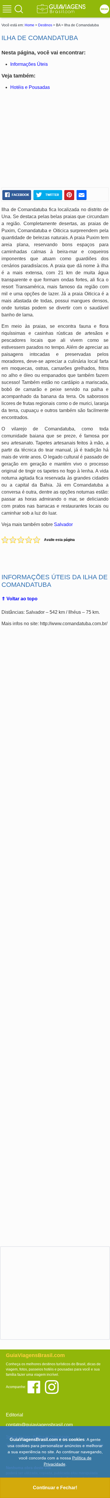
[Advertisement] (55, 139)
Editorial (14, 1414)
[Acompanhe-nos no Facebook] (36, 1386)
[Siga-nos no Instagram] (53, 1386)
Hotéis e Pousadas (30, 87)
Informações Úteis (29, 64)
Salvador (63, 524)
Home (29, 25)
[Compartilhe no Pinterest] (69, 195)
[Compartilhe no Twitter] (48, 195)
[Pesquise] (18, 9)
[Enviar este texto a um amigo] (81, 195)
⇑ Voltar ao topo (19, 598)
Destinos (45, 25)
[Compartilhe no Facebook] (17, 195)
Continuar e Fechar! (55, 1487)
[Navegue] (8, 9)
